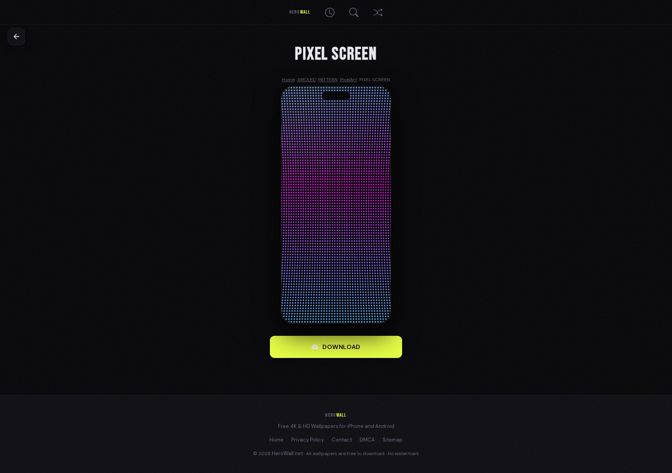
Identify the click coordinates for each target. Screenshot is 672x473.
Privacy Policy (307, 439)
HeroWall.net (287, 453)
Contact (342, 439)
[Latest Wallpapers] (329, 12)
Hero (299, 12)
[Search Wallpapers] (354, 12)
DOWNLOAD (341, 347)
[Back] (16, 36)
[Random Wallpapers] (378, 12)
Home (277, 439)
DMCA (367, 439)
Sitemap (392, 439)
